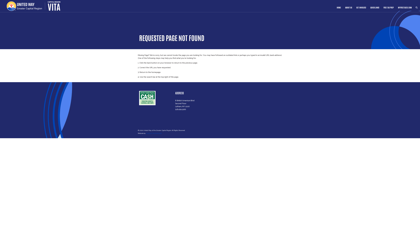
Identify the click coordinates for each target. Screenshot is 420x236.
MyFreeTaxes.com (405, 7)
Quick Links (374, 7)
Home (339, 7)
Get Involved (361, 7)
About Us (348, 7)
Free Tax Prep (388, 7)
